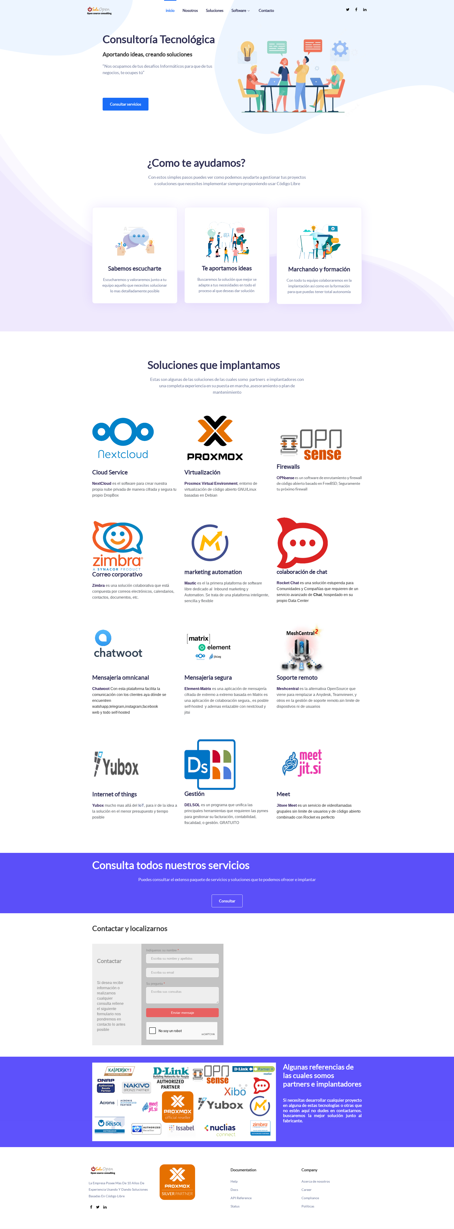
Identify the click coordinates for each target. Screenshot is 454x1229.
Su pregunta (155, 983)
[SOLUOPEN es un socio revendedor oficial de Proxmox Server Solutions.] (177, 1181)
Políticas (307, 1206)
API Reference (241, 1198)
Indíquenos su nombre (162, 950)
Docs (234, 1190)
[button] (296, 71)
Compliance (310, 1198)
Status (235, 1206)
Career (306, 1190)
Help (234, 1181)
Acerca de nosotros (315, 1181)
